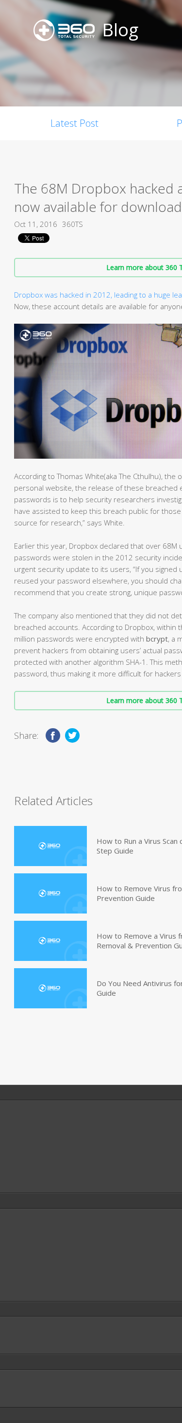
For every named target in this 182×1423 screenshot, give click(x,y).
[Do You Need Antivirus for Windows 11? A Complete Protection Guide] (50, 988)
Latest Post (74, 123)
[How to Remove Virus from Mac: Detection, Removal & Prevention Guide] (50, 893)
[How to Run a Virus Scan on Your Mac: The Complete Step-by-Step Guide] (50, 846)
